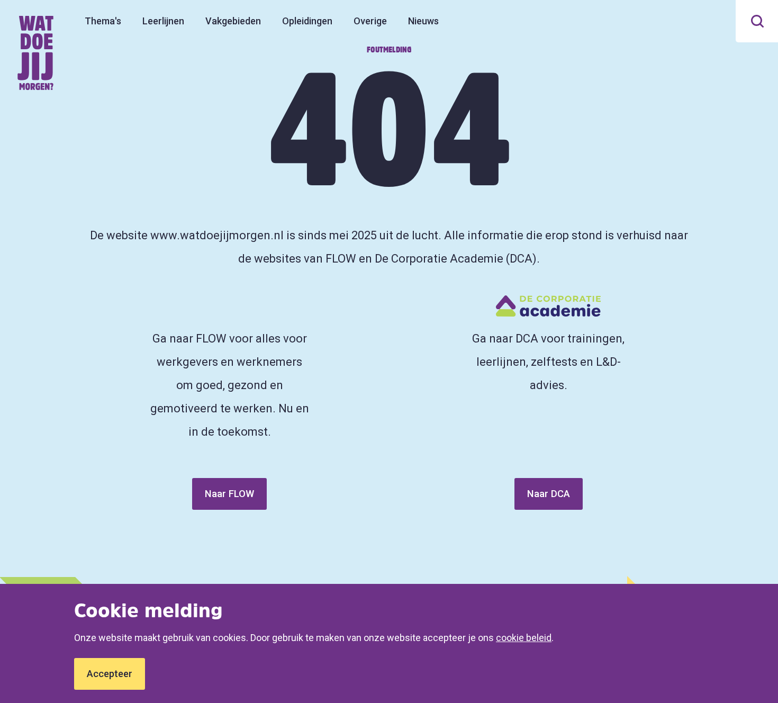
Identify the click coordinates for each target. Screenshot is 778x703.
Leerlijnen (163, 20)
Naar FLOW (229, 493)
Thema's (103, 20)
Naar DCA (548, 493)
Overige (370, 20)
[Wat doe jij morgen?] (36, 53)
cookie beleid (523, 637)
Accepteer (109, 673)
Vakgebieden (233, 20)
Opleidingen (307, 20)
